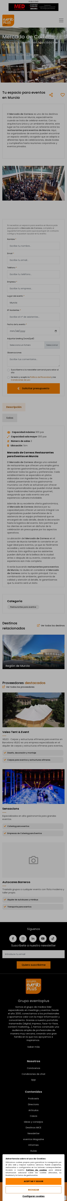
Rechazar (33, 1189)
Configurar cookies (33, 1196)
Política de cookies (36, 1170)
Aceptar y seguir (33, 1181)
